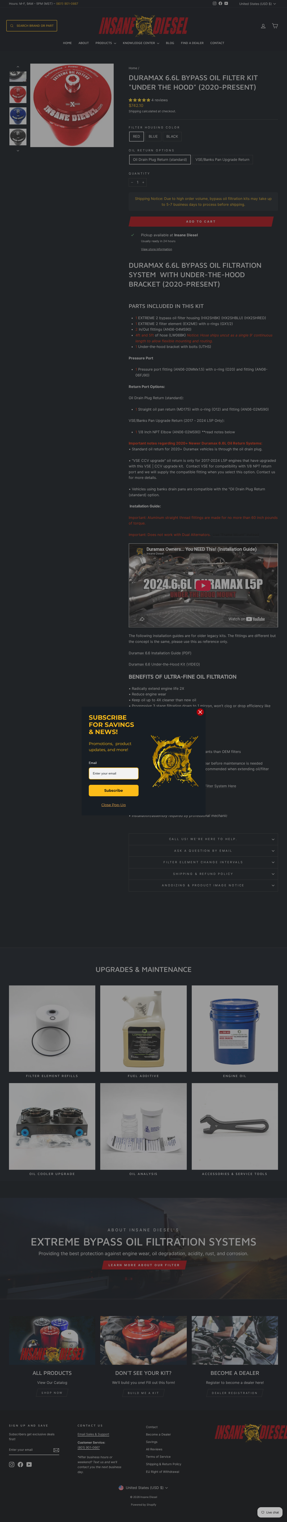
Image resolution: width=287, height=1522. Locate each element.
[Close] (200, 712)
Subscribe (113, 790)
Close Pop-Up (113, 805)
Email (93, 763)
